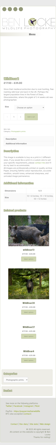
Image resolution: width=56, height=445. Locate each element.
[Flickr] (21, 9)
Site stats (34, 424)
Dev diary (23, 424)
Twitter (9, 406)
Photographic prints (18, 131)
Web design (45, 424)
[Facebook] (10, 9)
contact (27, 414)
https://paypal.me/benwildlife (27, 411)
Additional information (16, 143)
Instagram (28, 406)
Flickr (37, 406)
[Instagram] (15, 9)
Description (11, 139)
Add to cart (31, 117)
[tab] (29, 138)
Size (7, 106)
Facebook (18, 406)
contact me (40, 163)
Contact (14, 424)
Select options (28, 259)
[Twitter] (4, 9)
